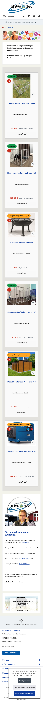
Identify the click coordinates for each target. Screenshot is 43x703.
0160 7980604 (24, 564)
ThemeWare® (21, 700)
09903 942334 (23, 558)
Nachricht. (26, 542)
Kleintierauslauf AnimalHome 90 (21, 103)
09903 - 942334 (9, 638)
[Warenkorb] (39, 16)
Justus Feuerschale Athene (21, 243)
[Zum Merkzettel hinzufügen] (33, 94)
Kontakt (8, 687)
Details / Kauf (21, 134)
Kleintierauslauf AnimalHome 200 (21, 312)
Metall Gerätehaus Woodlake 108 (21, 382)
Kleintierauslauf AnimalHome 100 (21, 173)
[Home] (3, 27)
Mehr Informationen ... (27, 675)
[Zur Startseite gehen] (21, 7)
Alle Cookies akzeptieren (24, 693)
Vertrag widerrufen (11, 653)
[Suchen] (23, 16)
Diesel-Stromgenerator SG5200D (21, 451)
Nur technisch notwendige (24, 687)
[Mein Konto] (34, 16)
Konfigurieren (24, 681)
